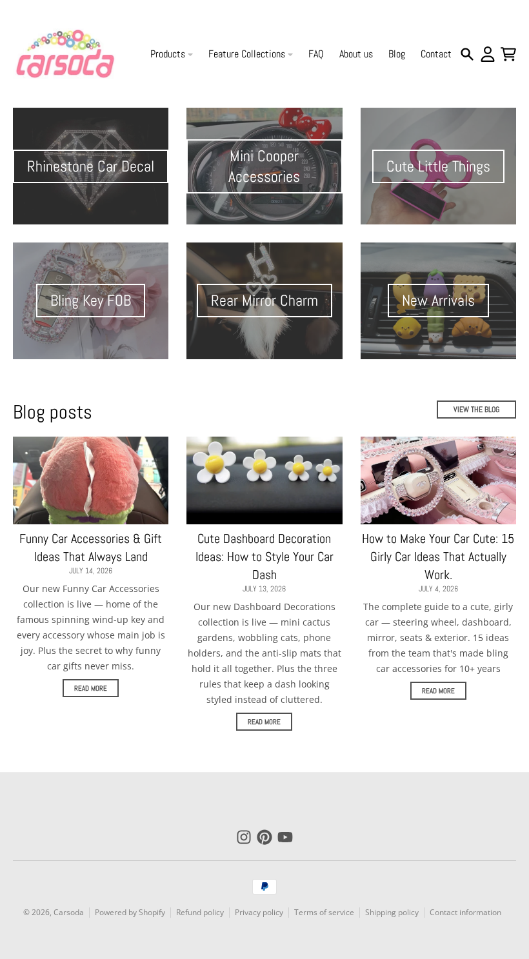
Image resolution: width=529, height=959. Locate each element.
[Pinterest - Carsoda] (264, 837)
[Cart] (508, 54)
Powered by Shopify (130, 912)
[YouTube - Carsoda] (285, 837)
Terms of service (324, 912)
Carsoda (69, 912)
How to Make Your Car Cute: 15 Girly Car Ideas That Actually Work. (438, 556)
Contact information (465, 912)
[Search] (467, 54)
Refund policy (200, 912)
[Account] (487, 54)
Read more (90, 688)
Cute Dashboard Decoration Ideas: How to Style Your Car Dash (264, 556)
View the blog (476, 409)
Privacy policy (259, 912)
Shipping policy (392, 912)
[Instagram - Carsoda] (244, 837)
